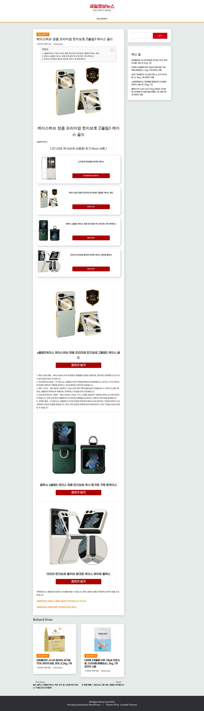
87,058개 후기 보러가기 (91, 176)
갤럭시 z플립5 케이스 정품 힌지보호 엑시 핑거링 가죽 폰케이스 (69, 56)
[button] (111, 50)
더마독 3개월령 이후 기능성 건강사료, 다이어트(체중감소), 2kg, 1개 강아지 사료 (102, 663)
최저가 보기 (91, 207)
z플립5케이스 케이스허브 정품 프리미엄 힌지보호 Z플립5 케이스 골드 (72, 53)
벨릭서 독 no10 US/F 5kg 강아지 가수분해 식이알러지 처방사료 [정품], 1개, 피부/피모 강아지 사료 (148, 92)
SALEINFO (102, 19)
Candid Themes (128, 705)
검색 (160, 36)
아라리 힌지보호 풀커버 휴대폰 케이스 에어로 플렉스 (65, 59)
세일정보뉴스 (102, 6)
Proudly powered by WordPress (84, 705)
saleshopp (58, 44)
